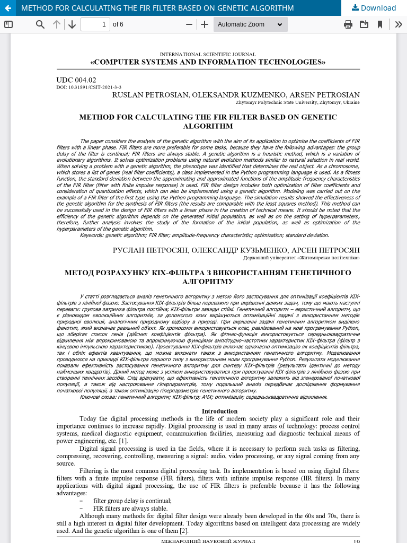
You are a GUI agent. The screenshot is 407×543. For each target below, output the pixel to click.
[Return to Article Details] (8, 8)
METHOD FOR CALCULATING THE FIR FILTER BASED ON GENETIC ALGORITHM (157, 8)
